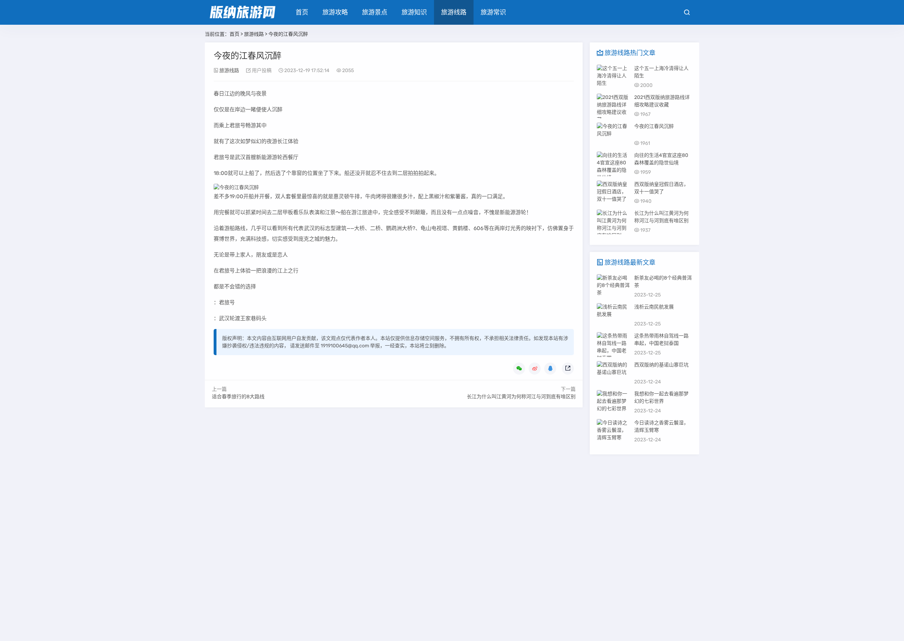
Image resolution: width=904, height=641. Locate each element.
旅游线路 (453, 12)
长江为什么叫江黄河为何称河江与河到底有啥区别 (521, 397)
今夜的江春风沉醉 (654, 126)
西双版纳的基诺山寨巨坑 (661, 365)
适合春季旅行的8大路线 (238, 397)
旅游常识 (493, 12)
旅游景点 (374, 12)
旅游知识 (414, 12)
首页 (302, 12)
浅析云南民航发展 (654, 307)
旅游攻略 (335, 12)
